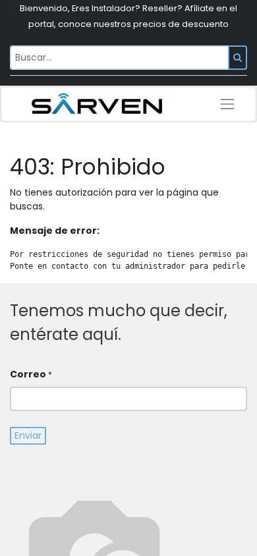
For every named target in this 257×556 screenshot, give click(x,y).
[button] (28, 436)
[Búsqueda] (237, 57)
